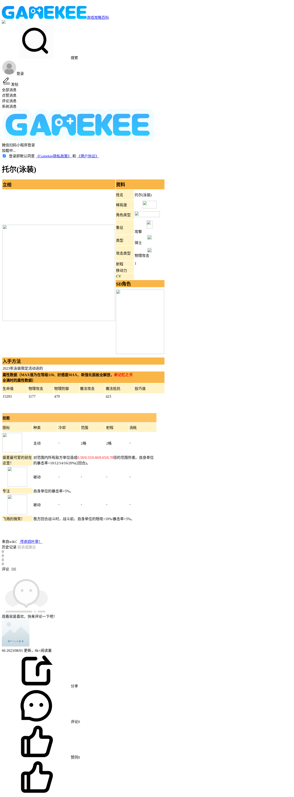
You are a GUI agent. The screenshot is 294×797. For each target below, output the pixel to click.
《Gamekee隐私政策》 (54, 156)
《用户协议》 (88, 156)
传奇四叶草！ (30, 542)
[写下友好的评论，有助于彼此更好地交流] (106, 574)
